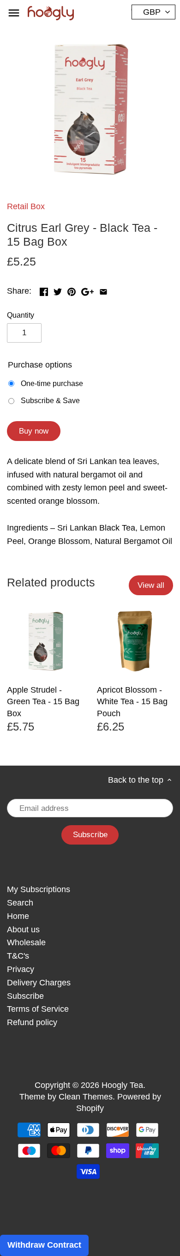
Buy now (33, 431)
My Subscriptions (38, 889)
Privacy (20, 969)
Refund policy (32, 1022)
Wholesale (26, 942)
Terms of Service (38, 1009)
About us (23, 929)
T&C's (18, 955)
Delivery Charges (39, 982)
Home (18, 916)
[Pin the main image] (71, 290)
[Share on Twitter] (58, 290)
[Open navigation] (14, 13)
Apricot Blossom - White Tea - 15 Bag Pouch (132, 701)
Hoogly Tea (122, 1085)
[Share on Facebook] (44, 290)
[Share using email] (103, 290)
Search (20, 902)
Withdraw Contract (44, 1245)
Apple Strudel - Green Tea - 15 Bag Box (43, 701)
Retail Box (26, 206)
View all (151, 585)
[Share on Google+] (87, 290)
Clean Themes (86, 1096)
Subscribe (25, 996)
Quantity (20, 315)
